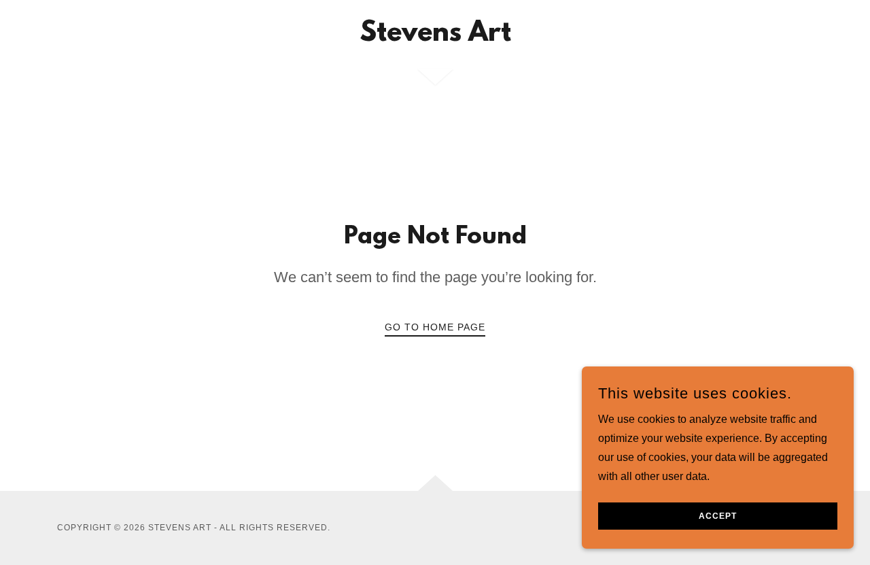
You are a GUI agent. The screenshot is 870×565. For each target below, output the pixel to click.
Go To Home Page (435, 327)
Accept (718, 516)
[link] (435, 37)
